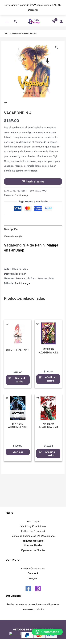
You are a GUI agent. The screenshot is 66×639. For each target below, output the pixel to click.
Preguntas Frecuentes (33, 541)
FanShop (16, 250)
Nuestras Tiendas (33, 545)
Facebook (33, 573)
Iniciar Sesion (33, 521)
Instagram (33, 578)
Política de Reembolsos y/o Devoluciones (33, 536)
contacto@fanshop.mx (33, 568)
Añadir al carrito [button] (19, 379)
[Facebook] (28, 588)
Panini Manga (16, 33)
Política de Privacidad (33, 531)
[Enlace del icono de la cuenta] (61, 21)
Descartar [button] (33, 10)
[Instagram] (38, 588)
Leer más (17, 452)
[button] (56, 47)
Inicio (7, 33)
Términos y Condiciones (33, 526)
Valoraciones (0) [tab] (13, 236)
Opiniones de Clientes (33, 550)
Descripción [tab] (11, 229)
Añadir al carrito (35, 181)
